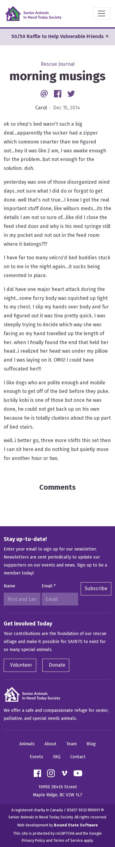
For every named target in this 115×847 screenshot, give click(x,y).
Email (49, 586)
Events (36, 756)
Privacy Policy (33, 840)
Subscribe (96, 588)
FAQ (56, 756)
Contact (78, 756)
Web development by (57, 825)
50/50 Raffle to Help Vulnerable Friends (57, 36)
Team (71, 744)
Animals (27, 744)
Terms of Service (68, 840)
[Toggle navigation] (101, 13)
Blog (91, 744)
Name (9, 586)
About (50, 744)
